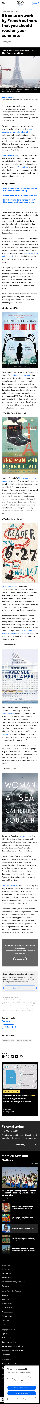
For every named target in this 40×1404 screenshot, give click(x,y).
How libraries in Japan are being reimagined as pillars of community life (24, 1239)
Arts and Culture (10, 12)
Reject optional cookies (21, 1388)
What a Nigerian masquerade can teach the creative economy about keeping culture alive (19, 1193)
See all (34, 1163)
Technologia (23, 167)
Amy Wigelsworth (8, 97)
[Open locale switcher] (2, 1399)
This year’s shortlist (10, 885)
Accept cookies (20, 959)
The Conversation (12, 53)
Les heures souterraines (21, 375)
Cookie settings (22, 1399)
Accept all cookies (22, 1393)
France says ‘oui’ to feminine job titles (20, 195)
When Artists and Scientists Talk (23, 1228)
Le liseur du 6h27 (9, 586)
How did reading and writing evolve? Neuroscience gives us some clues (19, 201)
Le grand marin (25, 836)
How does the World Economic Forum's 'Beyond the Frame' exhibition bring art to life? (22, 1218)
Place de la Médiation (11, 155)
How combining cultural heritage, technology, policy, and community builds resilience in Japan (24, 1250)
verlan (5, 734)
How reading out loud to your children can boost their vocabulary (20, 189)
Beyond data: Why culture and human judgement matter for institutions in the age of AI (22, 1208)
